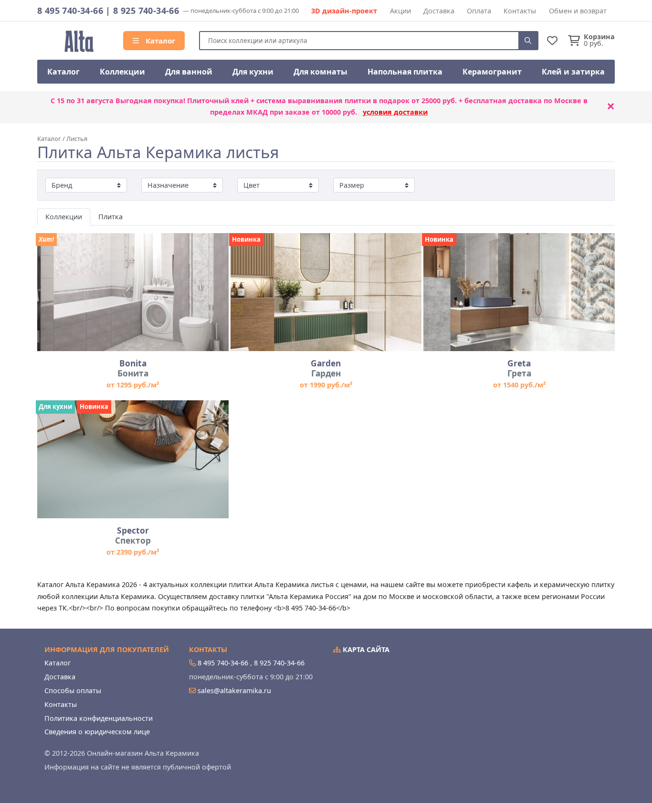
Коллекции (122, 71)
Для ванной (188, 71)
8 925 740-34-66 (146, 10)
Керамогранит (492, 71)
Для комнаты (320, 71)
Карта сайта (365, 649)
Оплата (479, 10)
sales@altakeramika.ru (234, 690)
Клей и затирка (573, 71)
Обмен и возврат (578, 10)
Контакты (520, 10)
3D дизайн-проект (344, 10)
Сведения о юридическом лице (97, 731)
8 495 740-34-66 (70, 10)
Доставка (438, 10)
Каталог (159, 40)
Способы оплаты (72, 690)
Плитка (110, 216)
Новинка (246, 239)
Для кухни (252, 71)
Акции (400, 10)
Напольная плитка (405, 71)
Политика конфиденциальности (98, 718)
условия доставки (395, 112)
